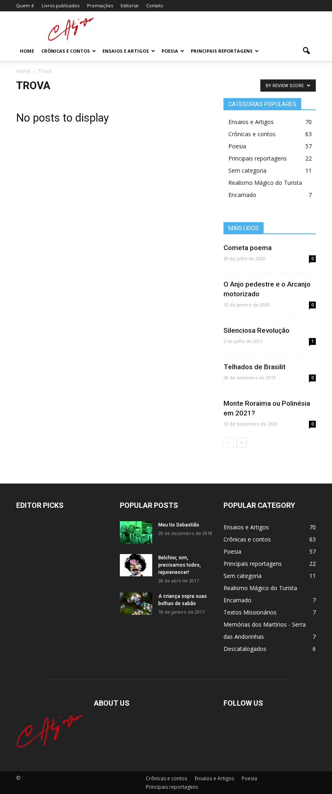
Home (27, 51)
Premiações (100, 5)
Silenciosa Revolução (256, 330)
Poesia (170, 51)
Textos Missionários (250, 612)
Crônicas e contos (65, 51)
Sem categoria (247, 170)
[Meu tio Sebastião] (136, 532)
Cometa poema (247, 248)
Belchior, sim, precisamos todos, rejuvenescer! (179, 565)
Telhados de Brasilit (254, 367)
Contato (154, 5)
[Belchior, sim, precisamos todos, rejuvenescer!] (136, 565)
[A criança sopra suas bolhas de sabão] (136, 604)
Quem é (25, 5)
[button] (306, 51)
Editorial (129, 5)
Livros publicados (60, 5)
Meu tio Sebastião (178, 525)
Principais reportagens (222, 51)
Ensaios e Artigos (125, 51)
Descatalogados (244, 649)
